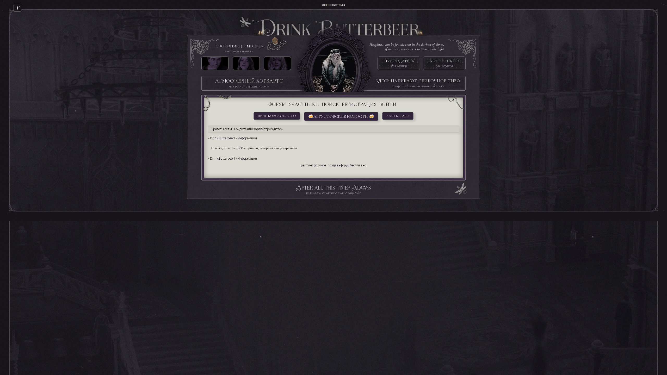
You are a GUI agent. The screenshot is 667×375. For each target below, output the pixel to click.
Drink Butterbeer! (222, 138)
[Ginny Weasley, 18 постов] (246, 64)
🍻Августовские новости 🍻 (341, 116)
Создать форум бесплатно (347, 165)
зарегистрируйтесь (267, 129)
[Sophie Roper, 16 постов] (277, 64)
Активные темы (333, 5)
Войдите (240, 129)
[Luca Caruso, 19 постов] (215, 64)
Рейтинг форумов (313, 165)
